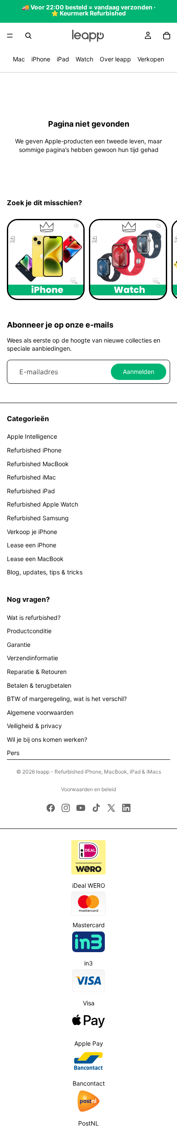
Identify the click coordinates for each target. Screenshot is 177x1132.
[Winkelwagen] (166, 35)
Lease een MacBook (35, 558)
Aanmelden (138, 371)
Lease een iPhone (31, 545)
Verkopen (150, 59)
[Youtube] (81, 808)
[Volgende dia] (160, 259)
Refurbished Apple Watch (42, 504)
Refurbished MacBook (38, 463)
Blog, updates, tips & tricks (44, 572)
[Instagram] (66, 808)
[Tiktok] (96, 808)
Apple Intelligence (32, 436)
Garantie (19, 644)
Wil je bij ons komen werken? (47, 739)
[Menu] (10, 36)
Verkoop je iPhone (32, 531)
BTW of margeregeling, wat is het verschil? (67, 698)
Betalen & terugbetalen (39, 685)
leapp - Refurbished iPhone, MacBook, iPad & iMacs (98, 771)
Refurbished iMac (31, 477)
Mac (19, 59)
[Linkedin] (126, 808)
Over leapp (115, 59)
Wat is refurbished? (34, 617)
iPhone (40, 59)
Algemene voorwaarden (40, 712)
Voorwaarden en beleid (88, 789)
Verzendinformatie (32, 658)
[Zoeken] (28, 35)
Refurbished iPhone (34, 450)
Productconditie (29, 630)
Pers (13, 752)
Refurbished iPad (31, 491)
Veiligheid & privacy (34, 725)
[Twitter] (111, 808)
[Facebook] (51, 808)
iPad (63, 59)
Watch (84, 59)
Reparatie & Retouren (37, 671)
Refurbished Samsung (38, 518)
